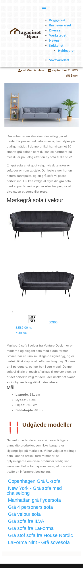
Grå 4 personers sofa (30, 507)
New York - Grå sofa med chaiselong (34, 490)
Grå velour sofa (24, 514)
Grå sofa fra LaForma (31, 528)
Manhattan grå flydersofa (34, 500)
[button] (41, 482)
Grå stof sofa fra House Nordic (40, 535)
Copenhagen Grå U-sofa (34, 481)
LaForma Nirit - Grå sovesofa (39, 542)
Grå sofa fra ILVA (26, 521)
